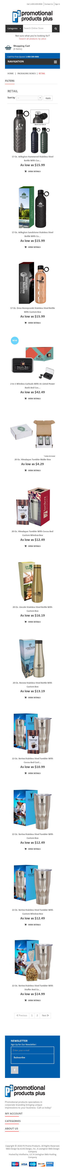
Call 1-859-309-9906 (34, 4)
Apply (48, 98)
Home (11, 73)
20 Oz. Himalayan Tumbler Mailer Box (32, 459)
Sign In (57, 4)
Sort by (11, 97)
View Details (34, 171)
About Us (11, 1128)
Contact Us (49, 4)
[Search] (56, 28)
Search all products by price (32, 39)
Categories (13, 1121)
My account (13, 1113)
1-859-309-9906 (32, 57)
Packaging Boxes (27, 73)
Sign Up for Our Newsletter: (23, 1044)
